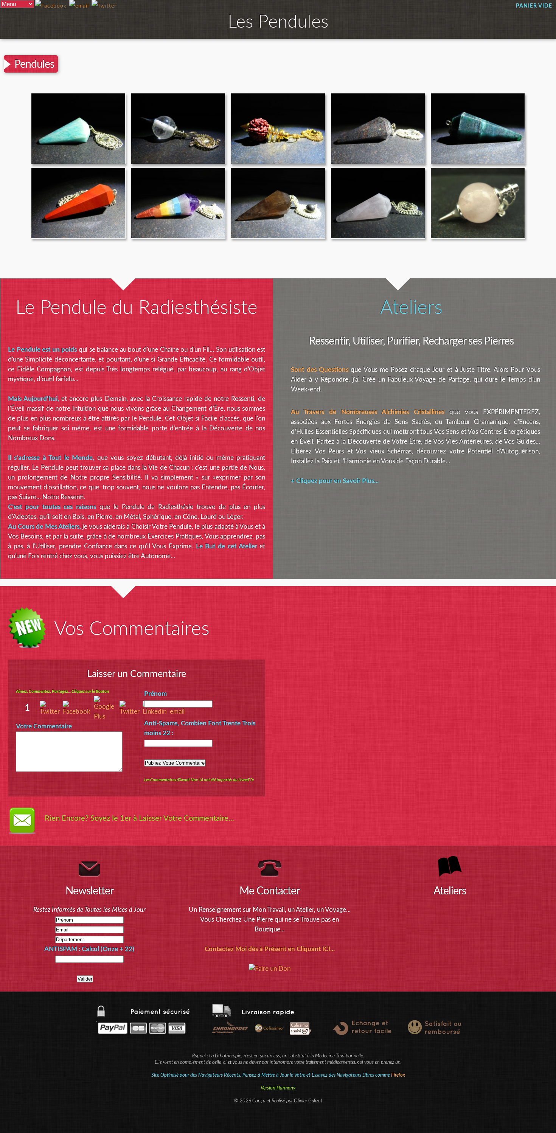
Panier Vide (534, 6)
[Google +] (107, 716)
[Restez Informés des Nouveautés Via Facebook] (51, 6)
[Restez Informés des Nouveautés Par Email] (79, 6)
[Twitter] (131, 711)
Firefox (398, 1075)
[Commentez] (51, 711)
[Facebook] (78, 711)
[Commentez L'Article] (104, 6)
